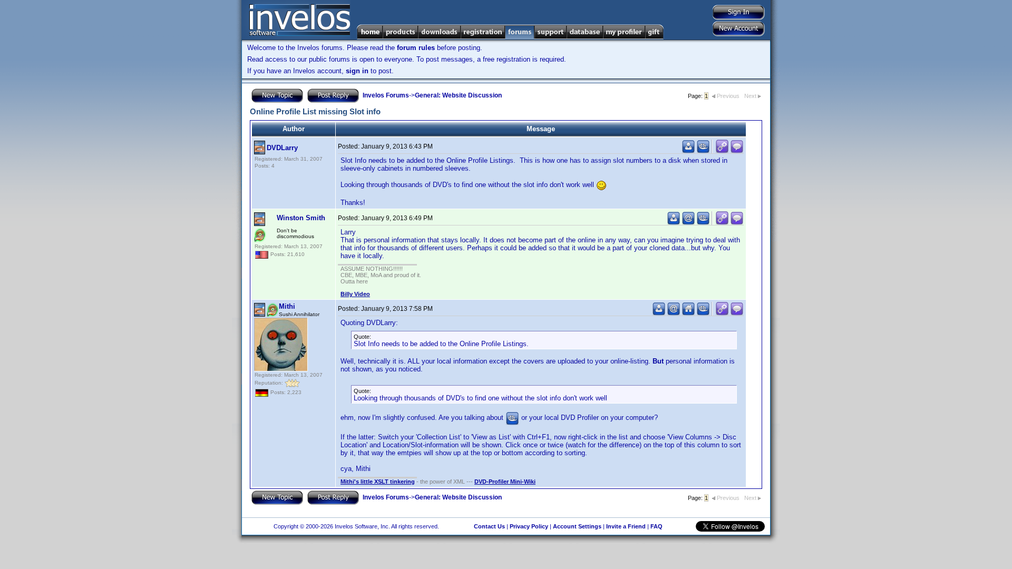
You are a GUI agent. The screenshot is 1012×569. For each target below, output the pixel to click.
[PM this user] (688, 151)
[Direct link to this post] (722, 151)
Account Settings (577, 526)
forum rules (416, 48)
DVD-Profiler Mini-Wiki (505, 481)
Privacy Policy (529, 526)
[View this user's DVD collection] (703, 151)
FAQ (656, 526)
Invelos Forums (386, 95)
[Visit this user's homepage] (688, 313)
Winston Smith (301, 218)
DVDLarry (282, 148)
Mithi (287, 306)
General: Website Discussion (458, 95)
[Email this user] (688, 223)
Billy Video (355, 294)
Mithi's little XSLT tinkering (377, 481)
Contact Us (489, 526)
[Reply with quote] (737, 151)
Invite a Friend (626, 526)
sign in (357, 71)
